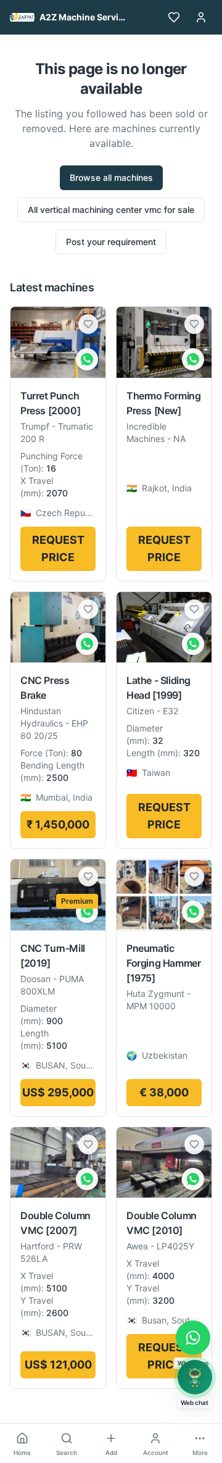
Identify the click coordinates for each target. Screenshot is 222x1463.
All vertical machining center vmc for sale (111, 209)
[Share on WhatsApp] (87, 359)
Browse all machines (111, 177)
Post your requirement (111, 241)
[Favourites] (174, 17)
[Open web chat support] (195, 1377)
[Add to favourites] (88, 324)
